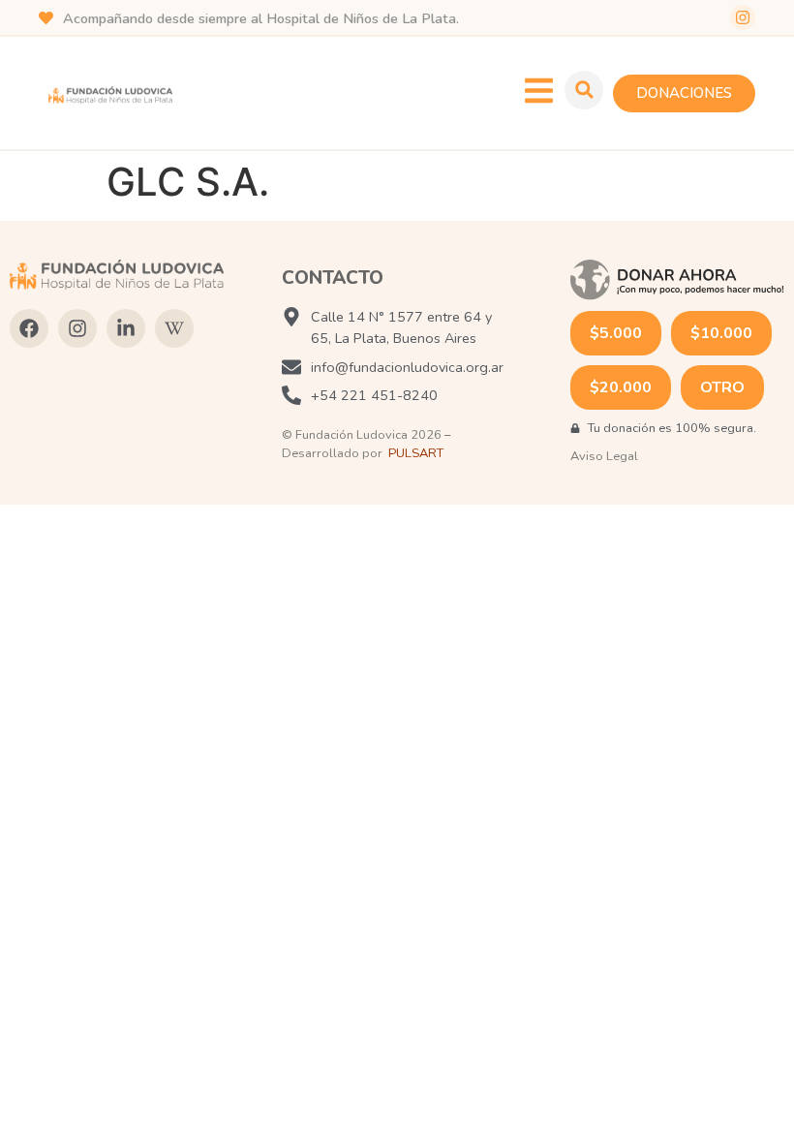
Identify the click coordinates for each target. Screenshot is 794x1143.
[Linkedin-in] (126, 328)
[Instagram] (742, 17)
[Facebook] (29, 328)
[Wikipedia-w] (174, 328)
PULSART (415, 453)
